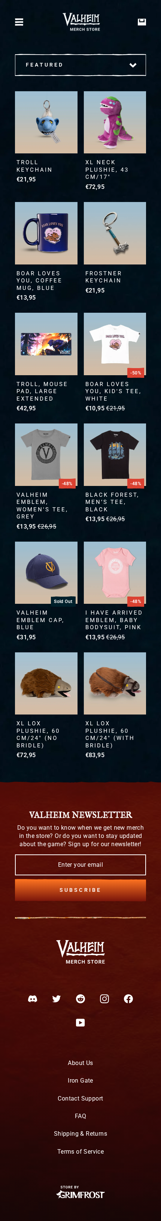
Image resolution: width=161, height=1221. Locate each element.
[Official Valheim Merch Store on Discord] (32, 998)
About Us (80, 1063)
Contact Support (80, 1098)
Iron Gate (80, 1080)
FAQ (80, 1116)
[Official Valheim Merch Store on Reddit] (80, 998)
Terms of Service (80, 1151)
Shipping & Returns (80, 1133)
